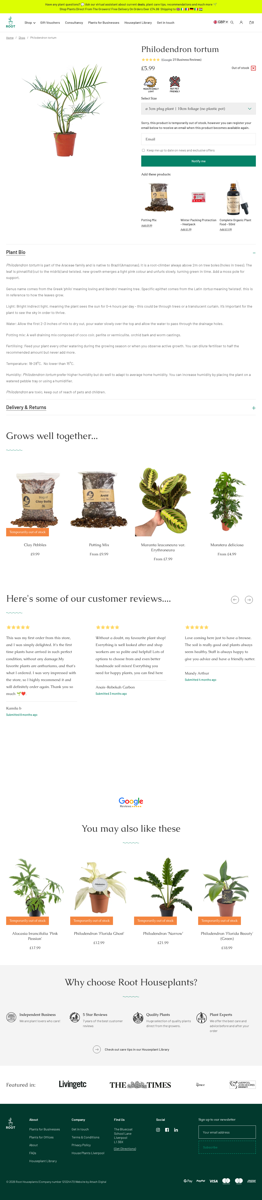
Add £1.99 (186, 229)
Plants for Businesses (103, 22)
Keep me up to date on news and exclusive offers (181, 150)
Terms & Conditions (85, 1137)
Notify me (199, 161)
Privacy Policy (81, 1145)
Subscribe (210, 1147)
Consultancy (74, 22)
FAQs (32, 1153)
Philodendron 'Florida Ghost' (99, 933)
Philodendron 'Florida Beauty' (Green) (227, 936)
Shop (22, 37)
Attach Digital (97, 1181)
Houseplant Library (138, 22)
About (33, 1145)
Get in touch (165, 22)
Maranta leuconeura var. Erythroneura (163, 547)
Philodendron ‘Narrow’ (163, 933)
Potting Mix (99, 544)
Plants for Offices (41, 1137)
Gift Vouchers (50, 22)
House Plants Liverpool (88, 1153)
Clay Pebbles (35, 544)
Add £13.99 (226, 229)
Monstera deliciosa (227, 544)
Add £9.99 (146, 225)
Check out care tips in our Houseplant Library (137, 1049)
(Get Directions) (125, 1148)
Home (10, 37)
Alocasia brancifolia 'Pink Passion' (35, 936)
